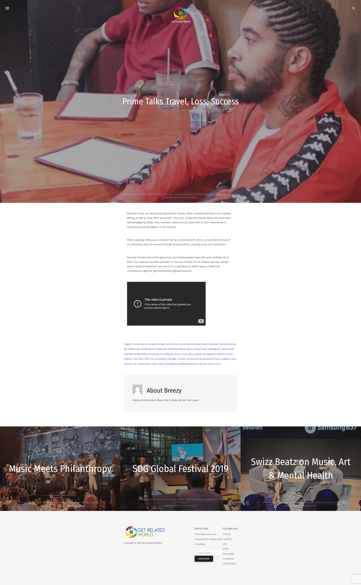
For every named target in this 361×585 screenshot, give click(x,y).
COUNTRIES (228, 559)
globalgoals (214, 349)
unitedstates (143, 363)
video (161, 363)
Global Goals (200, 349)
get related (130, 349)
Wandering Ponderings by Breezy (221, 194)
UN (134, 363)
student (182, 359)
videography (171, 363)
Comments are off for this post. (180, 197)
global (190, 349)
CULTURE (164, 194)
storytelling (161, 359)
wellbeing (183, 363)
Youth (218, 363)
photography (209, 354)
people (198, 354)
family (223, 344)
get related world (145, 349)
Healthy (144, 354)
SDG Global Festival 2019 (180, 468)
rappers (128, 359)
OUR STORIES (175, 194)
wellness (193, 363)
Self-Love (149, 359)
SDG (135, 359)
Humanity (154, 354)
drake (205, 344)
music (177, 354)
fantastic (231, 344)
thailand (225, 359)
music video (187, 354)
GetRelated (161, 349)
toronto (128, 363)
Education (214, 344)
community (171, 344)
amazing (139, 344)
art (146, 344)
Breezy (152, 194)
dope (198, 344)
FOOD (225, 549)
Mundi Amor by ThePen (76, 502)
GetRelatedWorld (177, 349)
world (211, 363)
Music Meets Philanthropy (60, 468)
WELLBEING (94, 502)
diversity (190, 344)
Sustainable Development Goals (203, 359)
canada (152, 344)
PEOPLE (185, 194)
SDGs (140, 359)
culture (181, 344)
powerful (221, 354)
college (160, 344)
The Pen (53, 502)
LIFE (63, 502)
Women (203, 363)
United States (196, 194)
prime (230, 354)
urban (154, 363)
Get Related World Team (178, 499)
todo (233, 359)
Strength (172, 359)
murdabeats (166, 354)
